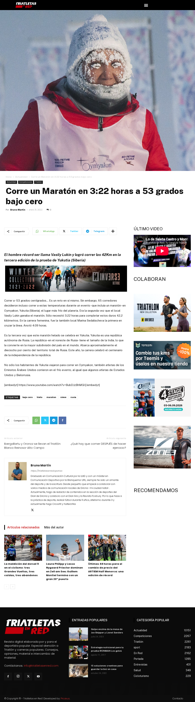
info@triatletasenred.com (41, 666)
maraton (51, 397)
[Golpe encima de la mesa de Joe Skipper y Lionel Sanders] (78, 634)
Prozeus (65, 698)
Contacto (178, 698)
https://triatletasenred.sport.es (46, 470)
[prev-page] (6, 586)
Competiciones (25, 182)
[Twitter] (45, 420)
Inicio (9, 177)
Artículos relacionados (23, 527)
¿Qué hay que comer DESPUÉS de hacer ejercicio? (98, 446)
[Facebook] (62, 420)
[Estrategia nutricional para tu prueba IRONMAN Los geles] (78, 652)
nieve (63, 397)
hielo (39, 397)
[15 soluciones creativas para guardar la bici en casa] (78, 670)
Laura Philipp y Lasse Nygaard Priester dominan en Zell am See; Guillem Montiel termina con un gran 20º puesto (64, 571)
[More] (113, 231)
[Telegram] (54, 420)
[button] (146, 5)
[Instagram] (18, 676)
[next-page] (12, 586)
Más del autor (54, 527)
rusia (73, 397)
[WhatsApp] (36, 420)
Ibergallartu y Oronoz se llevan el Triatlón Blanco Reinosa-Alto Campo (32, 446)
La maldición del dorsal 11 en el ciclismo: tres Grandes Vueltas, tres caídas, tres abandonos (21, 569)
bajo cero (27, 397)
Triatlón (38, 182)
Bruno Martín (17, 210)
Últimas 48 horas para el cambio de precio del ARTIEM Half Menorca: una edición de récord (106, 569)
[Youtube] (38, 676)
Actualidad (21, 177)
